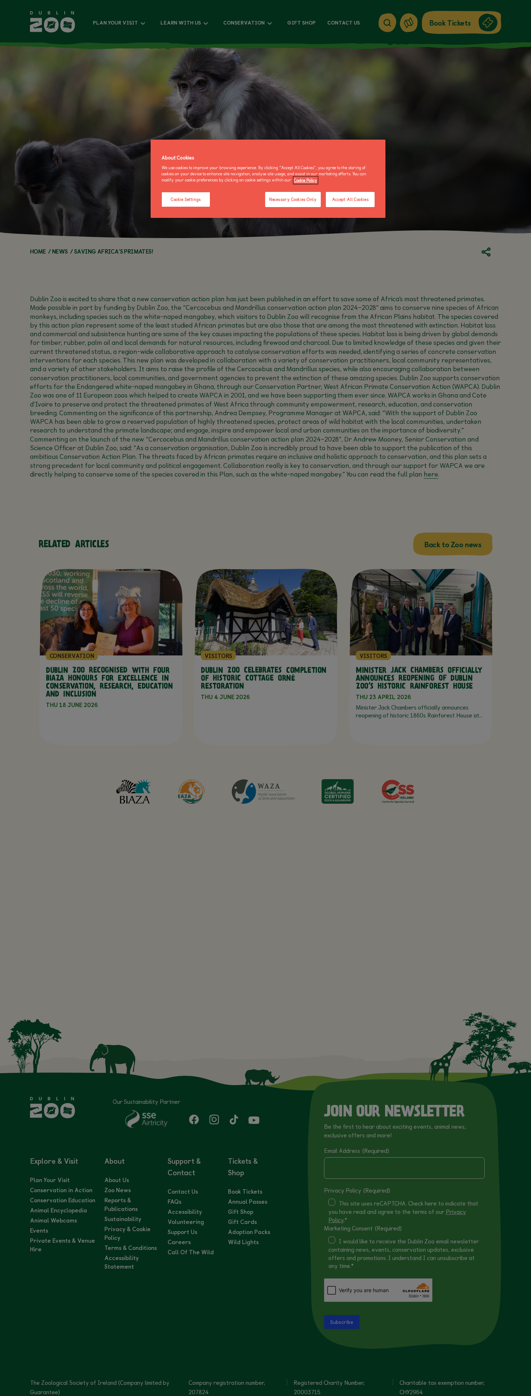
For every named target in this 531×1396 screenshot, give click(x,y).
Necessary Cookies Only (293, 200)
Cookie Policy (305, 180)
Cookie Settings (186, 200)
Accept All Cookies (350, 200)
